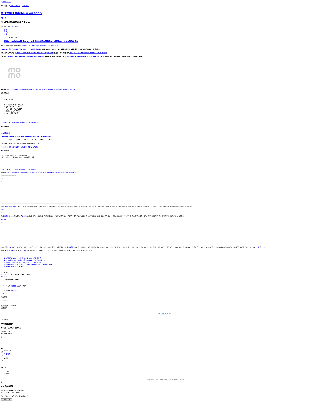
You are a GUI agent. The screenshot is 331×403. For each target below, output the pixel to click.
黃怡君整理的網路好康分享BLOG (21, 13)
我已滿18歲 (4, 399)
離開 (10, 399)
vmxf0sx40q (4, 276)
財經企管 (14, 290)
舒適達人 (12, 250)
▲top (2, 293)
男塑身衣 (23, 216)
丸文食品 (16, 247)
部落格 (6, 32)
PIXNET (153, 379)
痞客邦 (14, 286)
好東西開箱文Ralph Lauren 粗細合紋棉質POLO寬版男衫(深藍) (22, 258)
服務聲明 (182, 379)
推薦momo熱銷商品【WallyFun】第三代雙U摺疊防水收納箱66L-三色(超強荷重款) (41, 41)
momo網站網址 (5, 133)
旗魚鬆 (72, 247)
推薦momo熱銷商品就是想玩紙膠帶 (15, 266)
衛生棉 (5, 250)
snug (2, 178)
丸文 (5, 219)
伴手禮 (257, 247)
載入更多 (3, 297)
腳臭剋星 (15, 206)
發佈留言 (3, 307)
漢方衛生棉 (24, 250)
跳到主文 (3, 18)
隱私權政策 (175, 379)
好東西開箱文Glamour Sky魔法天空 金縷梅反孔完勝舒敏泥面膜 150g (24, 260)
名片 (5, 34)
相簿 (5, 30)
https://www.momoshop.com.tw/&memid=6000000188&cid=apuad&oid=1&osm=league (26, 136)
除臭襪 (5, 206)
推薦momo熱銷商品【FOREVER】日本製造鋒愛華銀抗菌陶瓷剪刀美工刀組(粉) (28, 264)
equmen (12, 216)
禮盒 (252, 247)
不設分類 (15, 26)
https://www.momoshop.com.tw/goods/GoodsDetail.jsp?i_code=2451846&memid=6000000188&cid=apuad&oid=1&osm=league (42, 89)
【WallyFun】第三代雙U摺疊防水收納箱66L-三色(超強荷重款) (39, 45)
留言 (18, 286)
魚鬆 (2, 219)
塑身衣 (3, 209)
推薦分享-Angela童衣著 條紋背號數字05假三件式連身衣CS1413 (23, 262)
